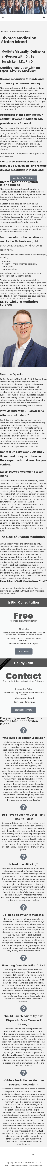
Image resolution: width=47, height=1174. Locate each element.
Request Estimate (23, 709)
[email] (33, 1154)
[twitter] (19, 1154)
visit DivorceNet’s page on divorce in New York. (21, 246)
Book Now (24, 651)
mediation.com (7, 504)
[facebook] (14, 1154)
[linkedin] (23, 1154)
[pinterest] (28, 1154)
